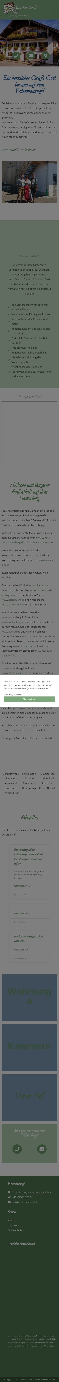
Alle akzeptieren (29, 699)
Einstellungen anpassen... (14, 695)
